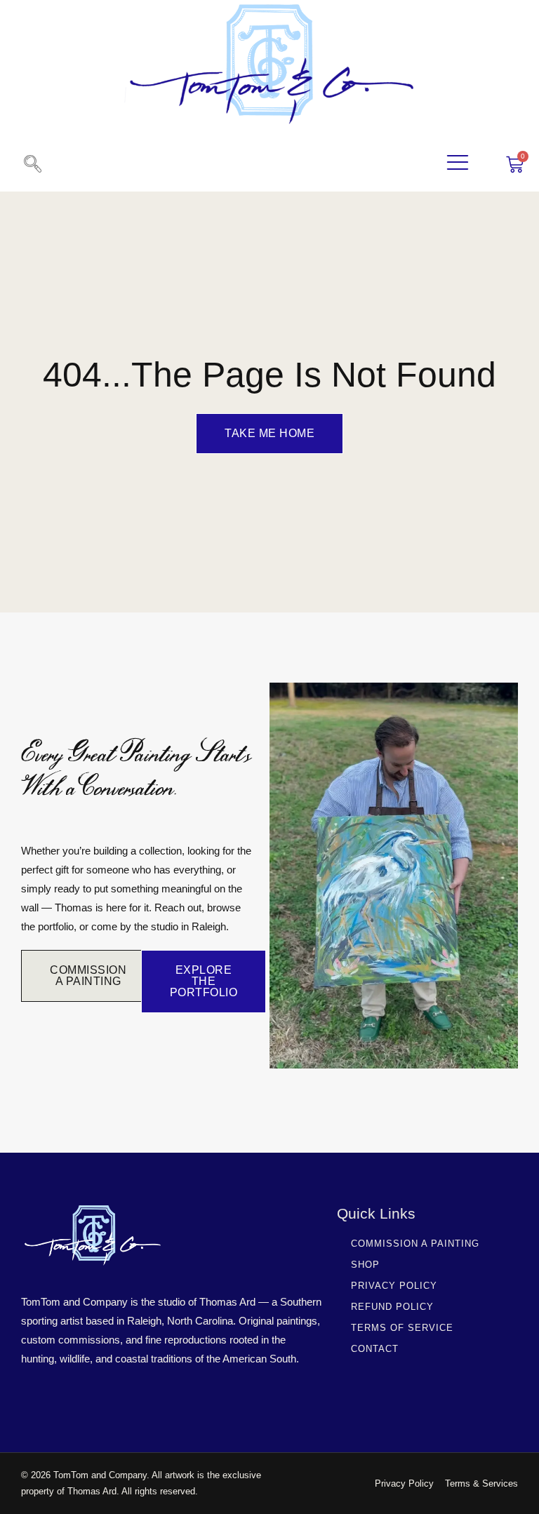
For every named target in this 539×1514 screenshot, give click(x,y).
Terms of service (402, 1327)
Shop (365, 1264)
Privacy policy (394, 1285)
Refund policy (392, 1306)
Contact (375, 1349)
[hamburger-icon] (458, 165)
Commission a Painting (415, 1243)
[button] (32, 165)
